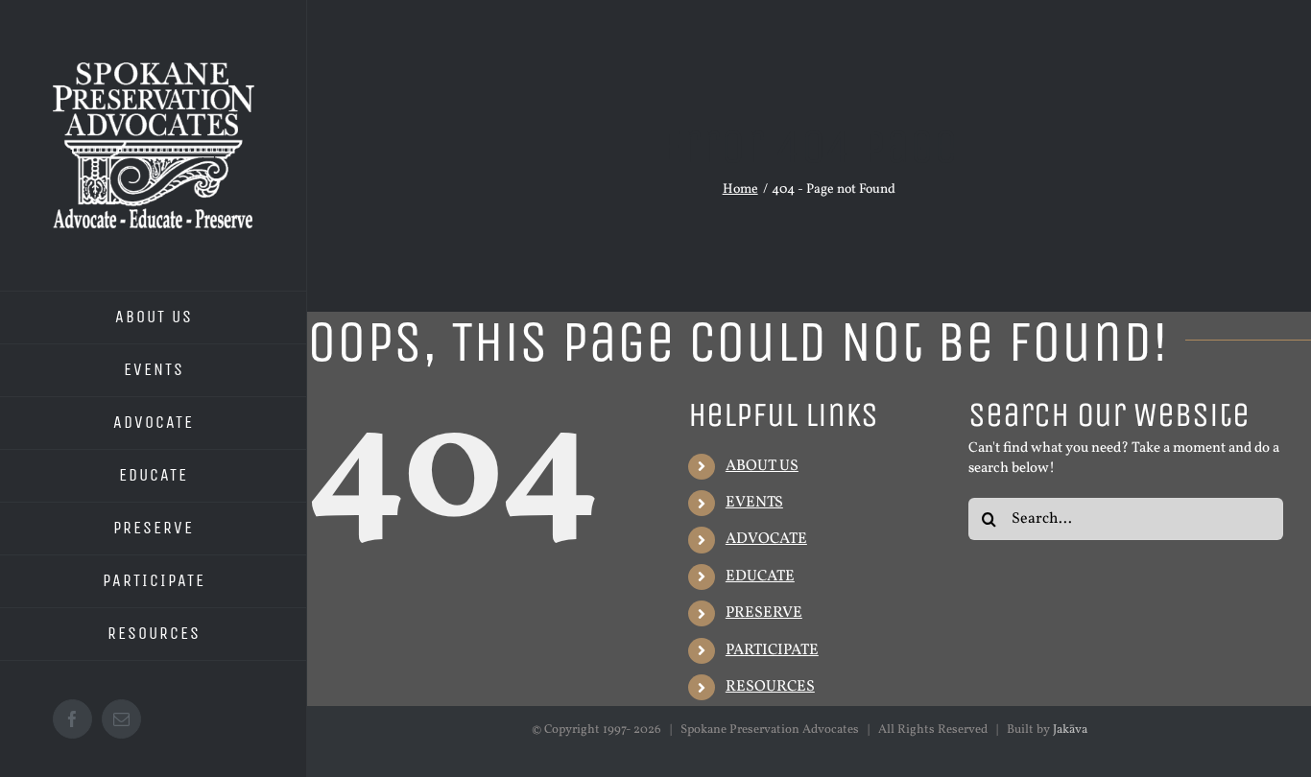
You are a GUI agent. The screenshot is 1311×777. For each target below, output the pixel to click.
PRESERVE (764, 613)
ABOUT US (762, 466)
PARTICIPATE (772, 650)
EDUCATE (760, 576)
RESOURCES (770, 686)
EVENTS (754, 502)
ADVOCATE (766, 539)
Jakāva (1070, 730)
